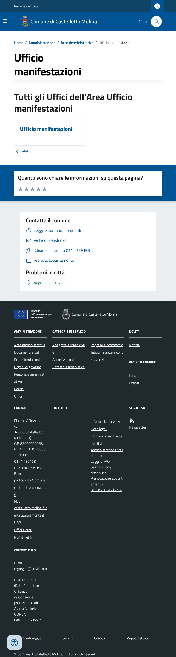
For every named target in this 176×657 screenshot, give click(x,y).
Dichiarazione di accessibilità (106, 439)
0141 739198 (25, 461)
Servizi (68, 638)
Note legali (99, 429)
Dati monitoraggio (27, 638)
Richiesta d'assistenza (106, 492)
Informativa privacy (105, 421)
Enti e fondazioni (27, 359)
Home (18, 42)
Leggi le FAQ (100, 461)
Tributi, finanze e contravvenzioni (107, 355)
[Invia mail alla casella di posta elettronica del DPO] (30, 569)
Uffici (18, 396)
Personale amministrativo (30, 377)
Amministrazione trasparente (107, 452)
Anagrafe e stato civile (68, 348)
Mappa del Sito (137, 638)
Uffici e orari (23, 530)
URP (17, 522)
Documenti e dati (27, 352)
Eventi (134, 383)
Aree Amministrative (77, 42)
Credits (99, 638)
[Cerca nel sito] (154, 21)
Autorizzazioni (63, 359)
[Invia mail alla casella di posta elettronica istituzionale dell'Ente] (30, 487)
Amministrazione (42, 42)
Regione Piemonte (26, 6)
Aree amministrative (29, 345)
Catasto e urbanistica (68, 367)
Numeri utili (23, 537)
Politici (19, 389)
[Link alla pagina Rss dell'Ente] (132, 420)
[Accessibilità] (14, 642)
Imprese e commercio (107, 345)
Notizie (134, 345)
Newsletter (137, 427)
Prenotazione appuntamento (107, 481)
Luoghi (134, 375)
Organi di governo (27, 367)
